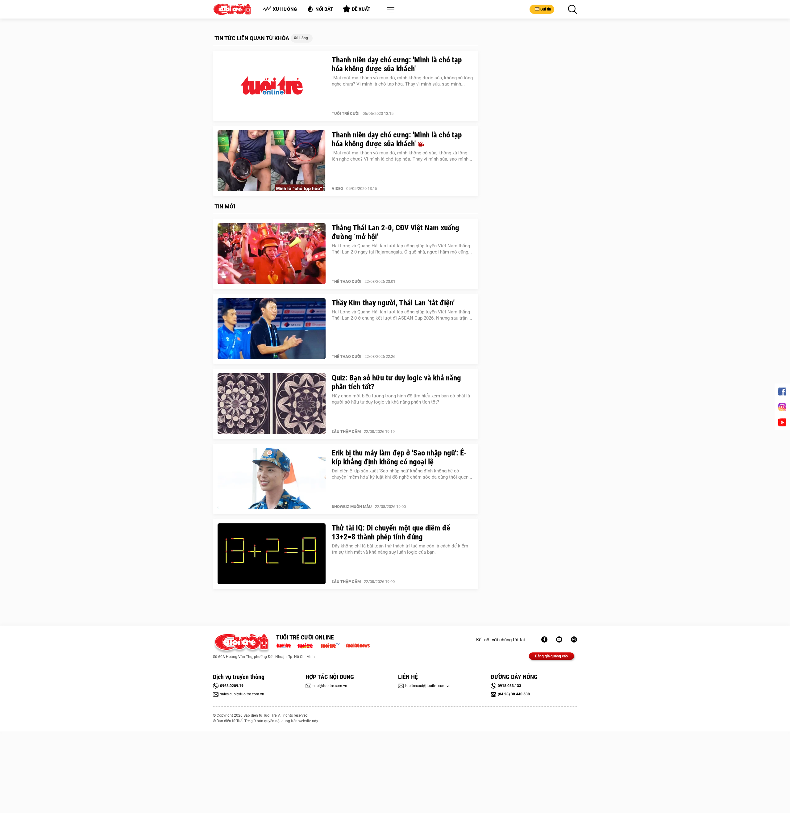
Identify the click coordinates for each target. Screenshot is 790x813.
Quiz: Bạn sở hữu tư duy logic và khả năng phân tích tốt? (396, 382)
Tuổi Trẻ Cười (346, 113)
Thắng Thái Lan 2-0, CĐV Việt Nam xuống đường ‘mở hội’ (395, 232)
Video (337, 188)
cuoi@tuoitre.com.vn (330, 686)
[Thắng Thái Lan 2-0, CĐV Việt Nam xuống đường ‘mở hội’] (272, 253)
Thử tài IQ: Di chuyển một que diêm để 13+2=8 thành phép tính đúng (391, 532)
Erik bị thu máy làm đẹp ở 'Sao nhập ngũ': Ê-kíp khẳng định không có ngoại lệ (399, 457)
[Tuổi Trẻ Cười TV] (559, 639)
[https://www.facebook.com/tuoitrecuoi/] (544, 639)
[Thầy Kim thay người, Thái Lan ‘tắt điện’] (272, 328)
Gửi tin (545, 9)
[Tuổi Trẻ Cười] (574, 639)
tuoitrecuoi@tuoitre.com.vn (428, 686)
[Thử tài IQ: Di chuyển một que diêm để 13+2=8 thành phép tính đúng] (272, 554)
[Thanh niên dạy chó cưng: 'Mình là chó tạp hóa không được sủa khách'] (272, 85)
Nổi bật (324, 9)
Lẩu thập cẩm (346, 431)
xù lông (301, 38)
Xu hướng (285, 9)
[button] (389, 10)
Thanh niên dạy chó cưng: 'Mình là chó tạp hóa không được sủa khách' (397, 64)
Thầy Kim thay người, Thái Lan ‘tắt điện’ (393, 302)
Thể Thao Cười (346, 281)
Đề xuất (361, 9)
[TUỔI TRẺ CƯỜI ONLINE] (241, 643)
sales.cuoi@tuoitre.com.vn (242, 694)
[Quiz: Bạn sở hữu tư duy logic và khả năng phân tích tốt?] (272, 403)
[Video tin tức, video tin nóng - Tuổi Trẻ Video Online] (333, 645)
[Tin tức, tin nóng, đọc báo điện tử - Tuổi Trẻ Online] (285, 645)
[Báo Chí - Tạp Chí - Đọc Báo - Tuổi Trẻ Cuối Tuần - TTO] (307, 645)
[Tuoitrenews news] (358, 645)
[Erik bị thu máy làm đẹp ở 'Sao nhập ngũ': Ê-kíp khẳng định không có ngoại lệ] (272, 478)
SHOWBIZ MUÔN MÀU (352, 506)
